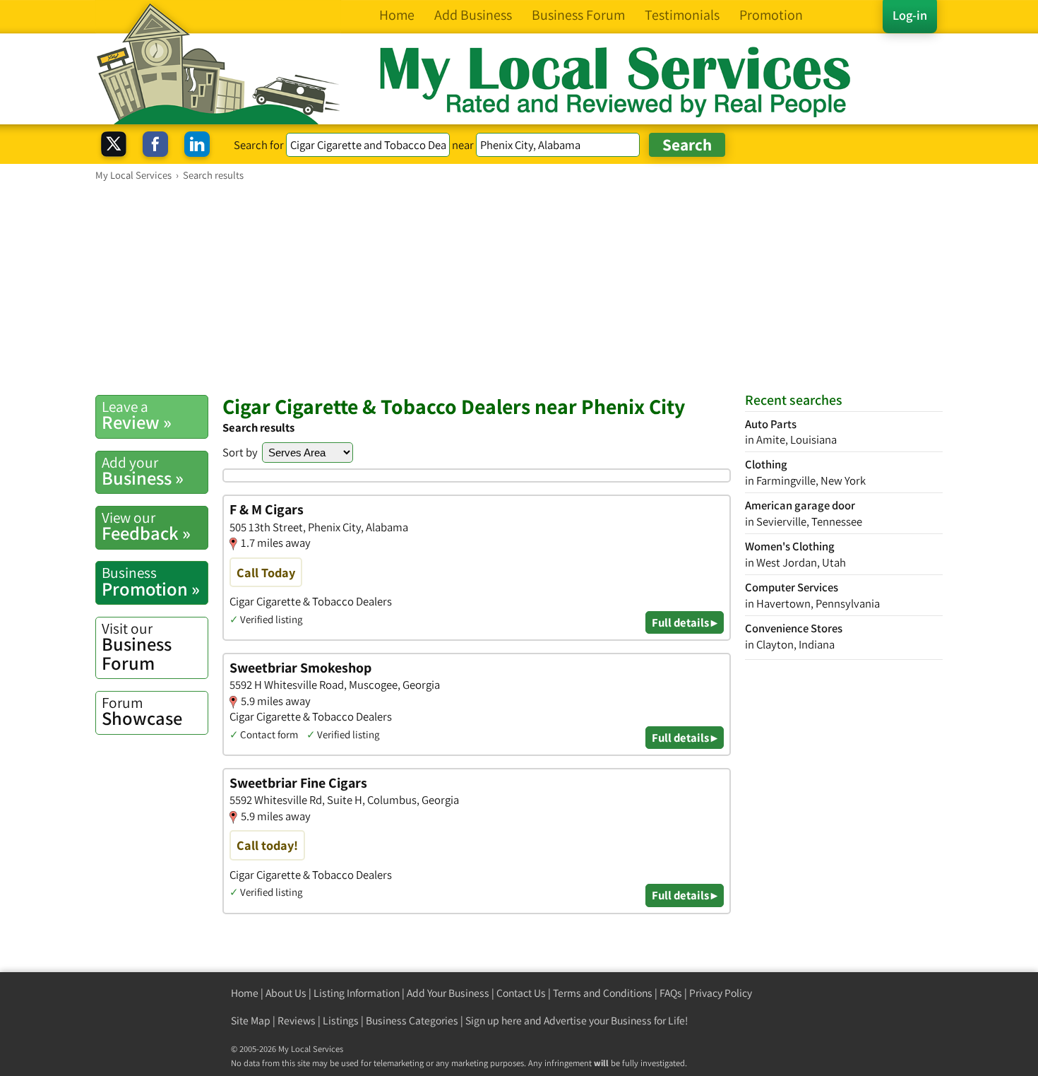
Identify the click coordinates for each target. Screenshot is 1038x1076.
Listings (341, 1020)
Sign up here (493, 1020)
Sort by (240, 452)
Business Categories (412, 1020)
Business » (143, 471)
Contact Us (521, 993)
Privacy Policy (720, 993)
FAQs (671, 993)
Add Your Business (448, 993)
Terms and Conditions (602, 993)
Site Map (250, 1020)
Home (244, 993)
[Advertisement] (519, 287)
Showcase (142, 711)
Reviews (297, 1020)
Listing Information (357, 993)
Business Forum (137, 646)
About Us (286, 993)
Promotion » (151, 581)
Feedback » (146, 526)
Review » (137, 415)
